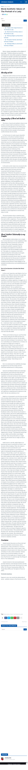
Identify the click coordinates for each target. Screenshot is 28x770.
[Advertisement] (14, 597)
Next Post (24, 621)
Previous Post (5, 621)
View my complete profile (10, 759)
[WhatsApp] (7, 14)
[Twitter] (5, 14)
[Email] (18, 618)
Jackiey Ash (8, 757)
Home (2, 6)
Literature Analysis (7, 2)
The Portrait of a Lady (18, 614)
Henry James (7, 6)
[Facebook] (3, 14)
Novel (11, 614)
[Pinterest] (15, 618)
